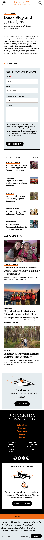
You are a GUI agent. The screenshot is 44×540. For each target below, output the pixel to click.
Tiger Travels (11, 442)
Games (11, 449)
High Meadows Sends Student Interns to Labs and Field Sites (16, 183)
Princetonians (22, 431)
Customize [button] (6, 536)
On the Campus (10, 13)
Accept (36, 536)
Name (8, 77)
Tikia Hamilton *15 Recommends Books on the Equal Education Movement (17, 227)
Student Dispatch (13, 162)
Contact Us (18, 516)
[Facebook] (19, 458)
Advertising (33, 444)
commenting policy (14, 131)
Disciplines (22, 428)
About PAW (33, 442)
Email (8, 86)
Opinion (22, 434)
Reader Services (32, 447)
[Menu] (4, 3)
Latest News (22, 425)
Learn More (22, 404)
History (22, 437)
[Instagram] (23, 458)
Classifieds (11, 451)
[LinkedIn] (28, 458)
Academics (10, 178)
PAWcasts (11, 447)
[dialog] (22, 529)
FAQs (32, 449)
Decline (24, 536)
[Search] (40, 3)
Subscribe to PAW (22, 503)
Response (9, 105)
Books (11, 444)
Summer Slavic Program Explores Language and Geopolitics (15, 198)
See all (35, 157)
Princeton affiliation (15, 96)
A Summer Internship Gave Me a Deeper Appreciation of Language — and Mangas (17, 167)
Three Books (11, 222)
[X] (15, 458)
